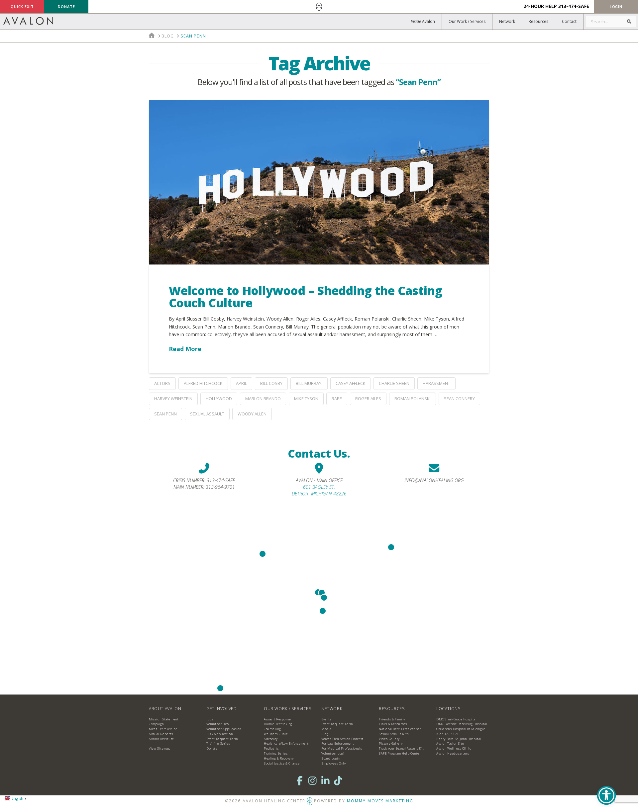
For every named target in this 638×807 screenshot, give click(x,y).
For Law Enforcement (337, 743)
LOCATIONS (448, 708)
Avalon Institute (161, 739)
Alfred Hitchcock (203, 383)
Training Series (218, 743)
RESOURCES (392, 708)
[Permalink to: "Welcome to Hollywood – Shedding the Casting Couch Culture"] (319, 182)
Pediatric (271, 748)
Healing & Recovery (279, 758)
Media (326, 729)
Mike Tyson (306, 399)
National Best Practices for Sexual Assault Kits (400, 731)
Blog (324, 734)
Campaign (156, 724)
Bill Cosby (271, 383)
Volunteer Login (333, 753)
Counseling (272, 729)
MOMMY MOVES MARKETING (380, 800)
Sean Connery (459, 399)
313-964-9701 (220, 487)
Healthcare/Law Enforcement (286, 743)
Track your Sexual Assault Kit (401, 748)
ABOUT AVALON (165, 708)
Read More (185, 349)
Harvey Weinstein (173, 399)
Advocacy (271, 739)
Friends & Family (392, 719)
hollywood (219, 399)
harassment (436, 383)
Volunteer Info (217, 724)
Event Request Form (222, 739)
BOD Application (219, 734)
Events (326, 719)
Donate (212, 748)
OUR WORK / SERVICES (288, 708)
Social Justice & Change (281, 763)
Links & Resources (393, 724)
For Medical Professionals (341, 748)
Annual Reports (161, 734)
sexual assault (207, 414)
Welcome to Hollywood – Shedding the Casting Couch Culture (305, 297)
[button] (616, 6)
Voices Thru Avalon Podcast (342, 739)
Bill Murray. (309, 383)
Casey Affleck (351, 383)
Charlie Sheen (394, 383)
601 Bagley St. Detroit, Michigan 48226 (319, 490)
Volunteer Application (223, 729)
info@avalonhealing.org (434, 480)
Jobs (209, 719)
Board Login (330, 758)
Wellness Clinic (275, 734)
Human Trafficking (278, 724)
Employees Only (333, 763)
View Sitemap (159, 748)
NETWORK (331, 708)
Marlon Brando (263, 399)
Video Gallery (389, 739)
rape (337, 399)
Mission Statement (163, 719)
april (241, 383)
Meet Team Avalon (163, 729)
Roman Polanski (412, 399)
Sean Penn (165, 414)
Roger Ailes (368, 399)
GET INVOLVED (221, 708)
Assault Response (277, 719)
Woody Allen (252, 414)
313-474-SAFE (573, 6)
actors (162, 383)
